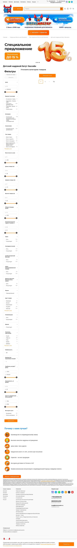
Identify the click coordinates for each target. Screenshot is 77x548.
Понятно (66, 544)
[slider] (5, 92)
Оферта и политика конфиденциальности (13, 530)
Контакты (23, 2)
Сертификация (20, 506)
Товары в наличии (20, 523)
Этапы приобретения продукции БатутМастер (28, 513)
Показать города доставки (12, 476)
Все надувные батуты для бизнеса (38, 37)
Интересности (19, 511)
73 (54, 81)
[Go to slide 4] (40, 62)
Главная (5, 37)
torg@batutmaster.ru (56, 2)
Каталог (5, 2)
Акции (34, 2)
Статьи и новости (20, 492)
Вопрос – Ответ (20, 515)
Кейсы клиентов (20, 525)
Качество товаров (20, 504)
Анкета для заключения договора (24, 499)
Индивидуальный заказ (22, 508)
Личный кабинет (20, 496)
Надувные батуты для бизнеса (18, 37)
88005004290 (62, 1)
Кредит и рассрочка (21, 510)
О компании (19, 497)
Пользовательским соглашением (12, 545)
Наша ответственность (21, 520)
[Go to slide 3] (39, 62)
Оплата (11, 2)
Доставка (16, 2)
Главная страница (20, 491)
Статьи (29, 2)
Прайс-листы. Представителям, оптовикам (27, 517)
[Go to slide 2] (37, 62)
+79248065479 (52, 1)
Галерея (18, 518)
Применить (11, 420)
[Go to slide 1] (36, 62)
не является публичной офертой (48, 480)
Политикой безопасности (47, 544)
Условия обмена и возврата (10, 531)
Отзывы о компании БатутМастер (24, 494)
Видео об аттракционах (22, 503)
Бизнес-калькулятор (21, 501)
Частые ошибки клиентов (22, 522)
